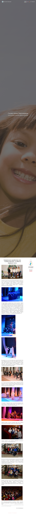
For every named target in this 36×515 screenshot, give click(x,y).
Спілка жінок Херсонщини (7, 1)
